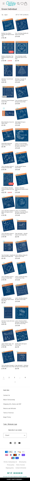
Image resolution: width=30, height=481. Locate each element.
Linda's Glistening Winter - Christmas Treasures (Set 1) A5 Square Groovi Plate (21, 322)
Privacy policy (10, 464)
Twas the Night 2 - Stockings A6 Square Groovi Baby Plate (21, 366)
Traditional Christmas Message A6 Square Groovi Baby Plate (8, 299)
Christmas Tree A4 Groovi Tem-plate (7, 79)
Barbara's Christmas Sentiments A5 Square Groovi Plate (21, 189)
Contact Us (6, 395)
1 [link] (3, 377)
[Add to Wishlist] (4, 20)
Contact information (21, 468)
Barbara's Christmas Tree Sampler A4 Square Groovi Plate (7, 57)
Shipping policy (10, 468)
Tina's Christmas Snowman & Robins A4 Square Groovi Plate (8, 212)
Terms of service (20, 464)
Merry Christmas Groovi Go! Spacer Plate (8, 122)
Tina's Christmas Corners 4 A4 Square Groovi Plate (8, 234)
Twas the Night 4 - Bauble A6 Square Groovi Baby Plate (8, 256)
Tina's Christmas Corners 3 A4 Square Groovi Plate (21, 101)
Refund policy (22, 462)
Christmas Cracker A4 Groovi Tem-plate (8, 321)
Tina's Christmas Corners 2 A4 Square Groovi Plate (8, 167)
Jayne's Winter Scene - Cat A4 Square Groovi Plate (8, 344)
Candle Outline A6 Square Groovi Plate (21, 344)
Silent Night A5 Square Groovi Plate (20, 122)
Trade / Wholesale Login (10, 424)
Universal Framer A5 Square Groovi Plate (8, 101)
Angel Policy (7, 417)
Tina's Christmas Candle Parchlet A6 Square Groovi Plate (21, 57)
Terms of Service (8, 413)
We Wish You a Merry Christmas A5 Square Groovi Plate (8, 35)
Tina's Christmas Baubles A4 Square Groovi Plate (21, 34)
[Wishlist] (22, 3)
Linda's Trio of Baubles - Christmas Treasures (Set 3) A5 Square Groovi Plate (21, 212)
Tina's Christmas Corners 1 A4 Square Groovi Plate (8, 277)
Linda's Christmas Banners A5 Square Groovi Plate (21, 299)
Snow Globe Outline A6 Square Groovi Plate (7, 144)
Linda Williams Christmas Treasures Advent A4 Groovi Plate (8, 189)
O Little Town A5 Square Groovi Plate (20, 167)
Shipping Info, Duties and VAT (12, 404)
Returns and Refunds (9, 408)
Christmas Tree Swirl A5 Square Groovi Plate (20, 79)
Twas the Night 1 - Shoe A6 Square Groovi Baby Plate (21, 234)
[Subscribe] (24, 435)
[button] (15, 479)
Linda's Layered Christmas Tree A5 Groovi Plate (21, 277)
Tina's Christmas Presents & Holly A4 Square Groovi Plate (8, 366)
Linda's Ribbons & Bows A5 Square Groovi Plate (21, 256)
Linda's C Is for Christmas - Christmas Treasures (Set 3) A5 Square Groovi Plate (21, 145)
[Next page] (15, 382)
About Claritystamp (9, 399)
